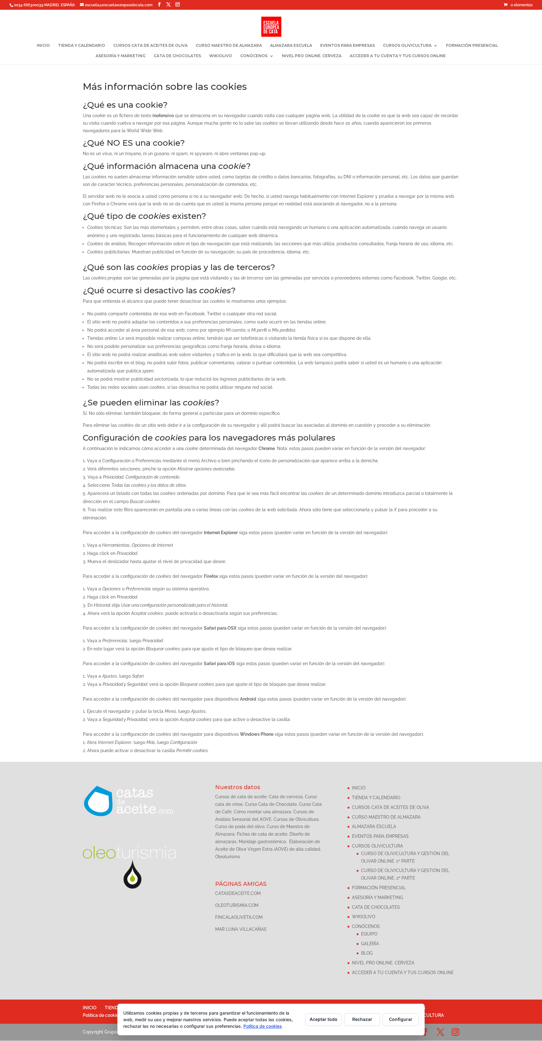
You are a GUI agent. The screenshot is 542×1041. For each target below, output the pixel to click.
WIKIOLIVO (220, 56)
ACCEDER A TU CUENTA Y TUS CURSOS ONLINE (398, 56)
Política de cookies (102, 1015)
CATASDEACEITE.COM (238, 893)
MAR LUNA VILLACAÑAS (241, 929)
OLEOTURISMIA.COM (236, 905)
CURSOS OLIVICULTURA (407, 45)
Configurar (400, 1019)
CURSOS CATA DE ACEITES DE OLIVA (150, 45)
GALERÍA (370, 943)
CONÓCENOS (254, 56)
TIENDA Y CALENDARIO (81, 45)
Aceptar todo (323, 1019)
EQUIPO (369, 933)
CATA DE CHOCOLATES (177, 56)
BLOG (367, 953)
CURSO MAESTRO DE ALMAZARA (229, 45)
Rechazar (362, 1019)
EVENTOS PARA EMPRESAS (347, 45)
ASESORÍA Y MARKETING (121, 56)
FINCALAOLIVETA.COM (239, 917)
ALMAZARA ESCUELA (291, 45)
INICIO (43, 45)
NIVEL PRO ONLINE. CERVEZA (312, 56)
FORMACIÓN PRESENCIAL (472, 45)
